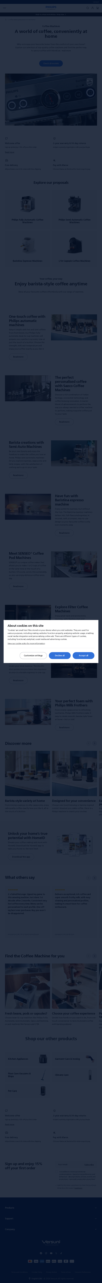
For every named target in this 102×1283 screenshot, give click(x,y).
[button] (89, 592)
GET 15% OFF (29, 666)
